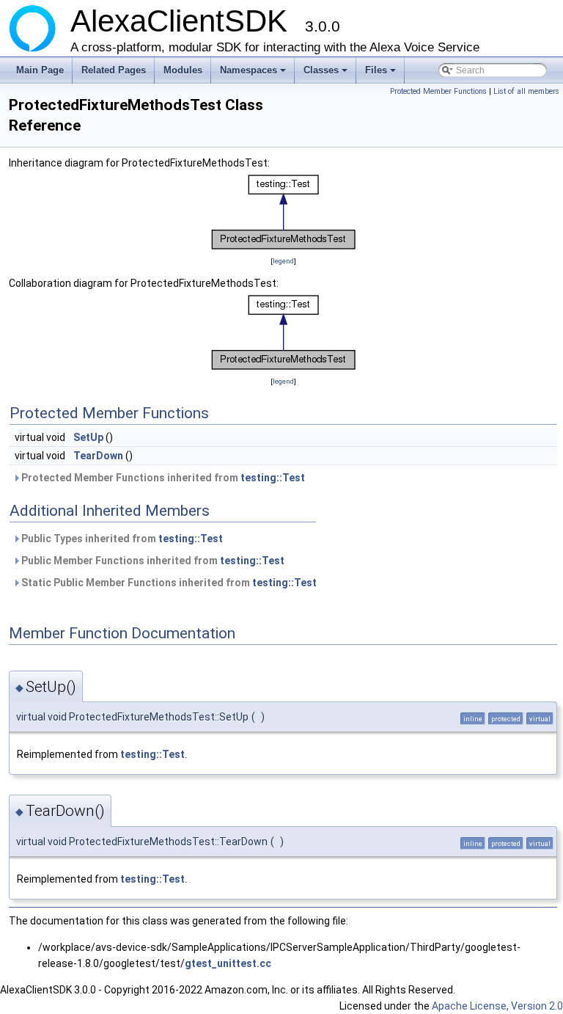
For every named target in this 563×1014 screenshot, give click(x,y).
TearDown (98, 456)
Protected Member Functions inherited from (162, 478)
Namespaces (254, 74)
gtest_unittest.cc (228, 963)
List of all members (526, 91)
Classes (326, 74)
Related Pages (113, 70)
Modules (182, 70)
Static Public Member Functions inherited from (168, 582)
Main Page (40, 70)
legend (283, 261)
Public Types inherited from (121, 538)
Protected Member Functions (438, 91)
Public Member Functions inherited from (151, 560)
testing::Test (272, 478)
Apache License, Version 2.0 (497, 1006)
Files (381, 74)
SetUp (88, 437)
